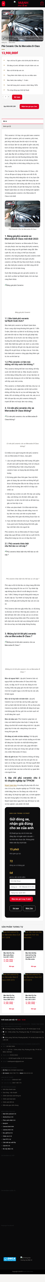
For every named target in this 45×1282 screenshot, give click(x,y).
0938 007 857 (16, 1079)
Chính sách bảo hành (9, 1099)
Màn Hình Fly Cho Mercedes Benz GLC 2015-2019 (30, 997)
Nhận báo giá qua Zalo (29, 106)
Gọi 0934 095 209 (10, 106)
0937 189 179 (16, 1083)
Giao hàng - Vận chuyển (10, 1092)
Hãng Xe (4, 42)
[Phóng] (4, 38)
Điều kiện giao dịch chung (10, 1105)
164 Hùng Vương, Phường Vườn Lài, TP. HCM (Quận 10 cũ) (22, 1029)
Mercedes (12, 42)
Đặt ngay (17, 97)
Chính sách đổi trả (8, 1102)
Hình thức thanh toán (9, 1089)
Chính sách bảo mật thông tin (12, 1095)
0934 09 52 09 (28, 1073)
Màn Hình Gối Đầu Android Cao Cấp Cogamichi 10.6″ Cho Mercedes (30, 956)
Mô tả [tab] (5, 121)
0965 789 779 (14, 1073)
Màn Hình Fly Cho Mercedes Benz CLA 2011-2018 (8, 955)
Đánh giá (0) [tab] (7, 126)
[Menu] (3, 3)
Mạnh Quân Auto (11, 785)
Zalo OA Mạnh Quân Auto (15, 1070)
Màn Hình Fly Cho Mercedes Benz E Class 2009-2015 (9, 997)
